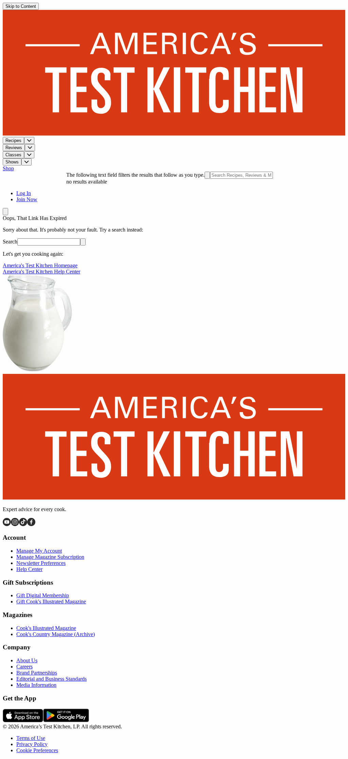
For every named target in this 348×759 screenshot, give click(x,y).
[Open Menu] (5, 211)
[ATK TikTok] (23, 524)
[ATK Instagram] (15, 524)
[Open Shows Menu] (26, 161)
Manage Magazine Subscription (50, 557)
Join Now (26, 199)
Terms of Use (30, 738)
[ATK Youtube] (7, 524)
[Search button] (83, 242)
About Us (26, 660)
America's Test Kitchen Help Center (41, 271)
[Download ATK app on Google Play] (66, 720)
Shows (12, 161)
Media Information (36, 685)
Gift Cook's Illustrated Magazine (51, 601)
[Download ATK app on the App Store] (23, 720)
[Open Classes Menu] (29, 154)
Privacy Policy (32, 744)
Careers (24, 666)
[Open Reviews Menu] (30, 147)
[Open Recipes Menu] (29, 140)
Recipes (13, 140)
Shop (8, 168)
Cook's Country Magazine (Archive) (55, 634)
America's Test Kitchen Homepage (40, 265)
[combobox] (241, 175)
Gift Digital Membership (42, 595)
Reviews (13, 147)
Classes (13, 154)
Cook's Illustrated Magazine (46, 628)
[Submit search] (207, 175)
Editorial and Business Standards (51, 679)
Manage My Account (39, 551)
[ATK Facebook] (31, 524)
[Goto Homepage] (174, 134)
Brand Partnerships (36, 673)
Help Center (29, 569)
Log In (23, 193)
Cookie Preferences (37, 750)
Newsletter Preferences (41, 563)
